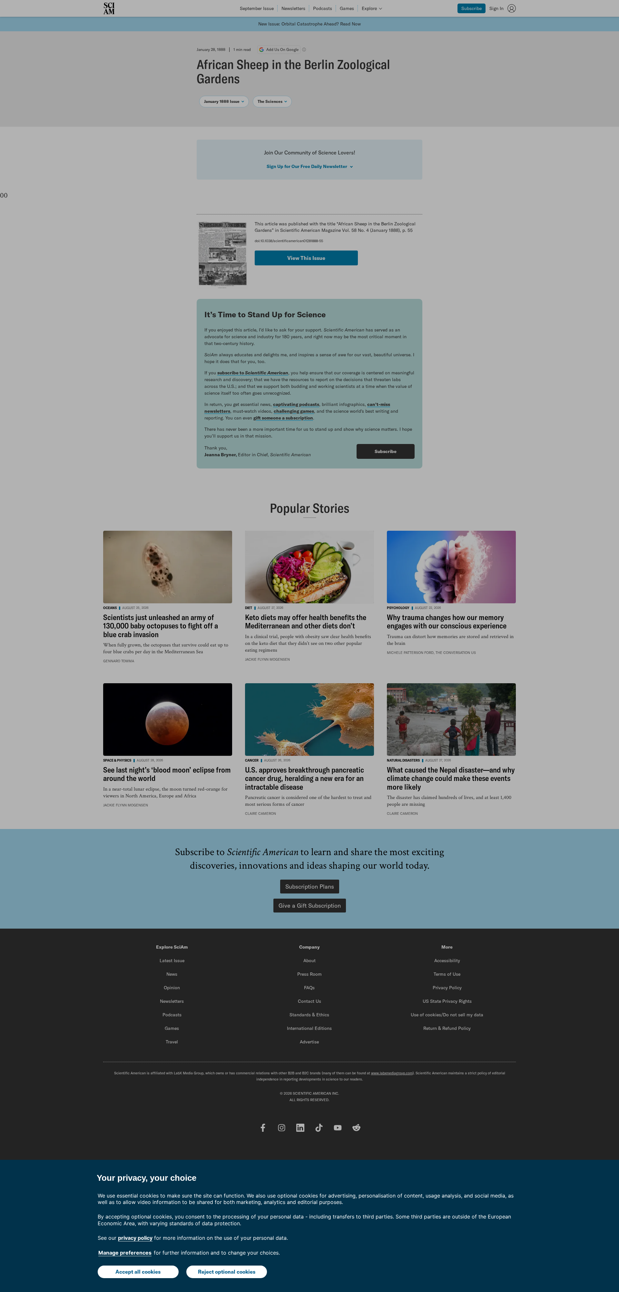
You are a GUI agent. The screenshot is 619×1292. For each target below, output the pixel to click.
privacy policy (135, 1238)
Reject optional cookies (226, 1271)
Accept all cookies (138, 1271)
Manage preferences (125, 1252)
